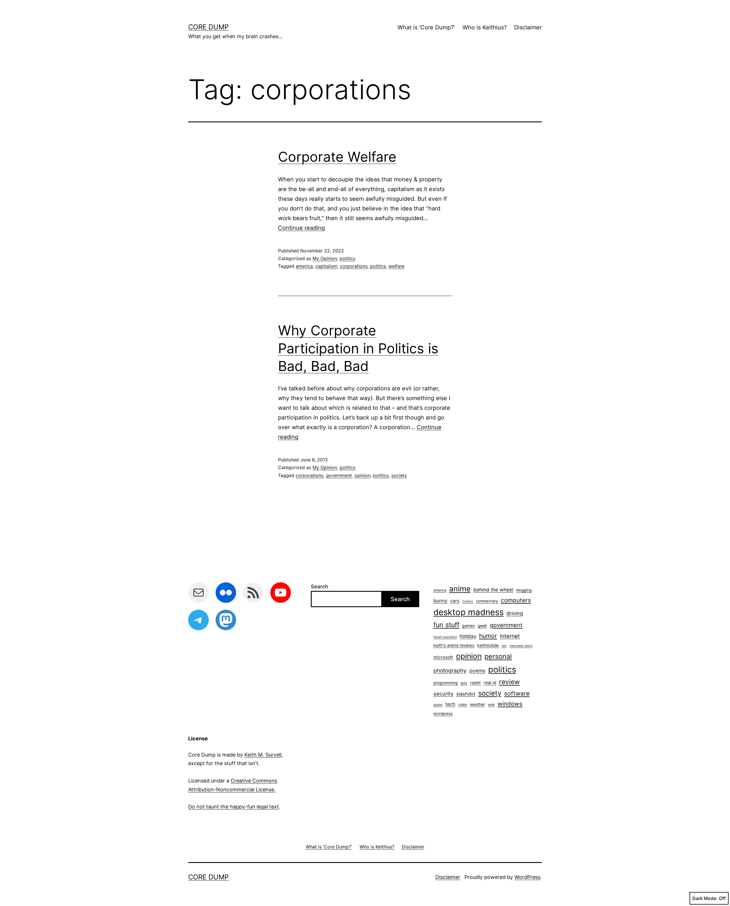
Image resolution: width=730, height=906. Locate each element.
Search (319, 586)
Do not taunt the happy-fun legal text (233, 807)
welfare (396, 266)
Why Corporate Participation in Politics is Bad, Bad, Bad (358, 348)
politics (347, 258)
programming (445, 682)
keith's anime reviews (453, 645)
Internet (510, 636)
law (504, 646)
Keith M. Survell (262, 755)
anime (460, 588)
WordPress (527, 877)
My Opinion (325, 258)
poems (477, 671)
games (468, 625)
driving (514, 613)
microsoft (443, 657)
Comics (467, 601)
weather (477, 704)
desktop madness (468, 612)
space (438, 705)
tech (450, 704)
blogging (524, 590)
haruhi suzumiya (445, 637)
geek (482, 625)
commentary (487, 601)
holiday (468, 636)
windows (510, 703)
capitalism (326, 266)
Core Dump (208, 27)
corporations (354, 266)
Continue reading (301, 227)
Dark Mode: (704, 898)
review (509, 682)
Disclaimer (528, 27)
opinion (362, 475)
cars (454, 600)
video (462, 704)
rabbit (475, 682)
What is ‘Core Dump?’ (426, 27)
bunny (440, 600)
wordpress (443, 713)
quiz (464, 683)
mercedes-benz (521, 646)
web (491, 704)
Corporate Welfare (337, 156)
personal (498, 656)
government (339, 475)
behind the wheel (493, 590)
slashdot (465, 694)
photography (450, 670)
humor (488, 635)
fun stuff (446, 625)
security (443, 693)
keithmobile (488, 645)
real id (490, 682)
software (517, 693)
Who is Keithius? (485, 27)
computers (516, 600)
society (399, 475)
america (304, 266)
